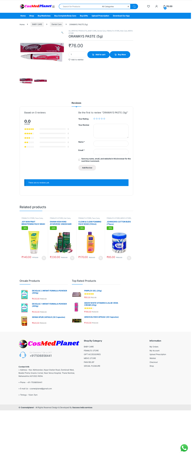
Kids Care (123, 31)
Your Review (83, 125)
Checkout (154, 362)
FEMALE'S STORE (113, 31)
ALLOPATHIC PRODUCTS (78, 31)
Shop (31, 16)
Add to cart (100, 54)
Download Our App (121, 16)
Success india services (82, 407)
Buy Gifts (84, 16)
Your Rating (83, 119)
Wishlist (153, 358)
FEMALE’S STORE (91, 350)
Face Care (39, 218)
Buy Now (122, 54)
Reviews (76, 103)
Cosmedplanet (27, 407)
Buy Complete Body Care (65, 16)
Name (81, 142)
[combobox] (80, 6)
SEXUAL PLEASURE (92, 366)
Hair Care (67, 218)
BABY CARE (37, 24)
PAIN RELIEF (89, 362)
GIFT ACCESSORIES (92, 354)
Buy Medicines (44, 16)
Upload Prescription (100, 16)
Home (22, 16)
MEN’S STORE (90, 358)
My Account (155, 350)
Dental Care (56, 24)
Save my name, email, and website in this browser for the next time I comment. (106, 160)
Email (81, 150)
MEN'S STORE (125, 218)
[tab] (76, 104)
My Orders (154, 347)
